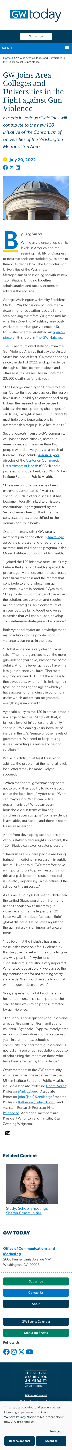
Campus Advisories (36, 1395)
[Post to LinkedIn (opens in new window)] (18, 168)
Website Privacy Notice (20, 1417)
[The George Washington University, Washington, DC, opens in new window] (36, 1378)
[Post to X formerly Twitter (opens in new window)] (12, 168)
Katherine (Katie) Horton (36, 1102)
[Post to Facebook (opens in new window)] (6, 168)
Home (7, 58)
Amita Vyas (56, 537)
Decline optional (19, 1441)
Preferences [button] (57, 1431)
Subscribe (36, 36)
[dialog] (36, 1425)
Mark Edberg (28, 1091)
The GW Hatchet (49, 337)
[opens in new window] (6, 1354)
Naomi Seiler (56, 1086)
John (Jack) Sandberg (34, 1097)
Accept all (51, 1441)
